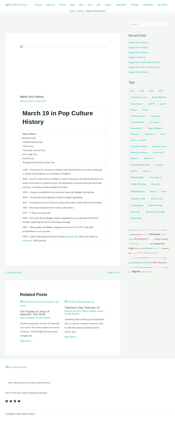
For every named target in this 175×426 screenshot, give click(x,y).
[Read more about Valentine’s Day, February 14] (79, 302)
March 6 (146, 171)
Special (100, 311)
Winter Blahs (136, 218)
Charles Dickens (138, 116)
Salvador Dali (138, 198)
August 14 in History (138, 72)
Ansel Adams (137, 104)
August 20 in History (138, 42)
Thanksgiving (137, 205)
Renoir (153, 192)
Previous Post (14, 273)
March (31, 101)
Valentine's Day (155, 205)
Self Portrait (157, 199)
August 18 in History (138, 52)
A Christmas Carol (139, 97)
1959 (160, 91)
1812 (132, 91)
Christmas (155, 116)
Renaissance (138, 191)
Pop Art (155, 184)
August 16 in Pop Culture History (145, 62)
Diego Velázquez (155, 128)
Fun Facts (77, 311)
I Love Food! (158, 153)
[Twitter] (11, 401)
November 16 (155, 178)
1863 (151, 91)
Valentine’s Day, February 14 (82, 307)
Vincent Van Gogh (155, 212)
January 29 (149, 158)
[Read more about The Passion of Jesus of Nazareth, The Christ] (40, 304)
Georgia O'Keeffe (139, 146)
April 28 (151, 104)
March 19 (41, 101)
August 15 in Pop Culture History (145, 67)
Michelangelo (137, 177)
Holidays (30, 318)
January (26, 240)
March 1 (134, 171)
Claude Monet (137, 122)
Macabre (159, 165)
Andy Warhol (159, 97)
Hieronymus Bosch (139, 153)
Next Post (114, 273)
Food (163, 134)
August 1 (134, 110)
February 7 (135, 134)
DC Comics (154, 122)
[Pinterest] (15, 401)
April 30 (162, 104)
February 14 (150, 134)
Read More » (26, 341)
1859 (142, 91)
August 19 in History (138, 47)
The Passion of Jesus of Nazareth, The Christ (34, 313)
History (80, 11)
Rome (163, 192)
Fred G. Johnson (138, 140)
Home (72, 11)
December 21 (137, 128)
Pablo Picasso (138, 184)
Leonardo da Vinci (140, 165)
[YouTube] (19, 401)
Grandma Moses (159, 147)
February (68, 311)
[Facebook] (6, 401)
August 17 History (137, 57)
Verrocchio (135, 212)
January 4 (134, 158)
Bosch (145, 110)
